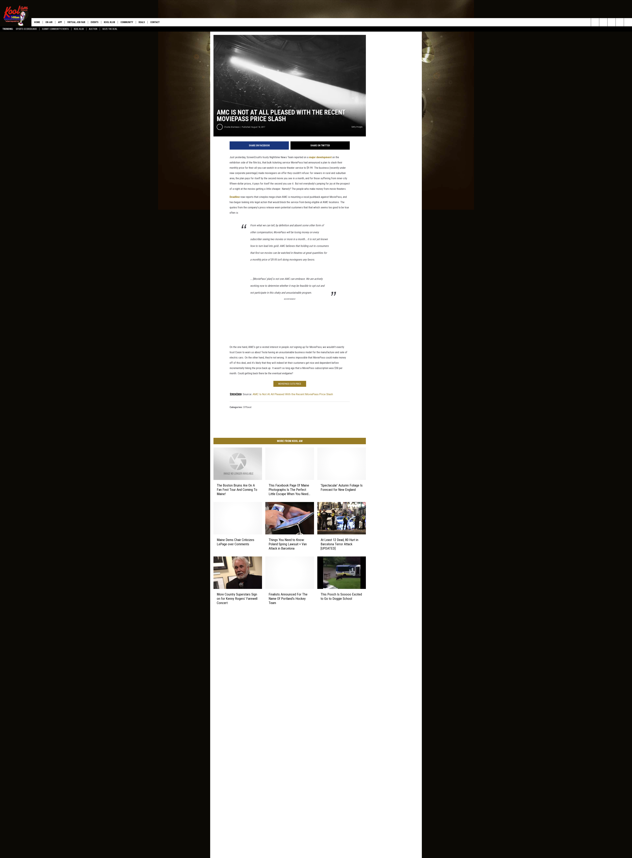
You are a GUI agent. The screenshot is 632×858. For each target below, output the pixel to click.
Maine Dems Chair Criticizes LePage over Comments (235, 542)
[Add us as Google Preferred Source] (603, 22)
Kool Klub (79, 29)
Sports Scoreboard (26, 29)
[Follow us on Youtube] (628, 22)
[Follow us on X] (620, 22)
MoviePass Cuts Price (289, 384)
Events (94, 22)
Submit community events (55, 29)
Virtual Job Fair (76, 22)
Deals (142, 22)
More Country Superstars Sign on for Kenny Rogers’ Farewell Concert (237, 598)
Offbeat (247, 407)
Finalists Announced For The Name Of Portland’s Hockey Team (288, 598)
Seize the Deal (109, 29)
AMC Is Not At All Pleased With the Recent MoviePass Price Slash (293, 394)
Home (37, 22)
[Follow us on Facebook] (611, 22)
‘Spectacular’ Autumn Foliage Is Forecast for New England (342, 487)
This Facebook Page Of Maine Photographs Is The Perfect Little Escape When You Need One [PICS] (289, 489)
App (60, 22)
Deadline (235, 196)
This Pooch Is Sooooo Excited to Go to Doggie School (341, 596)
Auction (93, 29)
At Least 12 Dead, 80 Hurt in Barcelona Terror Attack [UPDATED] (339, 544)
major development (320, 157)
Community (126, 22)
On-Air (49, 22)
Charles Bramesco (232, 127)
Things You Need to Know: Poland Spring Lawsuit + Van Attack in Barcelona (288, 544)
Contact (155, 22)
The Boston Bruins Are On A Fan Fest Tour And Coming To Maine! (237, 489)
